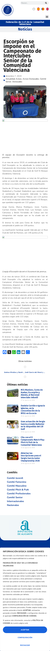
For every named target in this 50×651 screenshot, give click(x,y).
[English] (47, 10)
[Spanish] (38, 10)
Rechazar (25, 645)
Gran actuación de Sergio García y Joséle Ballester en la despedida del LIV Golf (33, 425)
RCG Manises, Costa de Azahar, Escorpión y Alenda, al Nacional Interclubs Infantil (32, 394)
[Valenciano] (43, 10)
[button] (47, 17)
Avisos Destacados (31, 79)
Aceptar (25, 630)
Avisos (19, 79)
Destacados (17, 81)
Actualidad (10, 79)
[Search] (46, 3)
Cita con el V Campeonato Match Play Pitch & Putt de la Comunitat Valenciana (32, 441)
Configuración (25, 637)
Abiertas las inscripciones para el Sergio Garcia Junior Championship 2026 (31, 457)
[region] (25, 599)
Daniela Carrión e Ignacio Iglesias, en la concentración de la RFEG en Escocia (33, 409)
